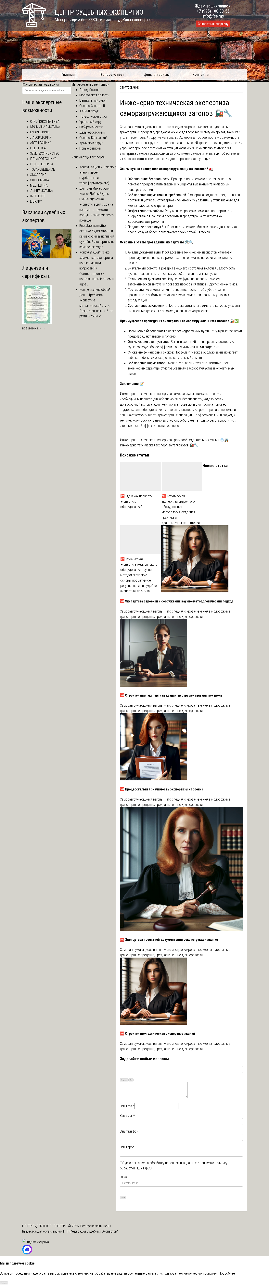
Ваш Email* (127, 1106)
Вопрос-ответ (112, 74)
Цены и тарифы (156, 74)
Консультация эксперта (88, 157)
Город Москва (89, 90)
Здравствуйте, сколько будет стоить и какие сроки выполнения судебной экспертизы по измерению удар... (97, 236)
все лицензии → (33, 328)
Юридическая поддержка (40, 84)
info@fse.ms (213, 16)
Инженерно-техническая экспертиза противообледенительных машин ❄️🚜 (174, 440)
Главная (68, 74)
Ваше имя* (127, 1115)
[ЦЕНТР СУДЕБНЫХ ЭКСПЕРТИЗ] (34, 25)
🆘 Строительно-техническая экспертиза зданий (157, 1033)
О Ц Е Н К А (38, 148)
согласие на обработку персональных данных (164, 1163)
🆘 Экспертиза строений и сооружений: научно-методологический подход (176, 601)
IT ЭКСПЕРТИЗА (41, 164)
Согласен (4, 1283)
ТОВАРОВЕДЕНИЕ (42, 169)
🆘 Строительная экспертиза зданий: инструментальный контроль (171, 695)
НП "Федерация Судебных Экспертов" (90, 1231)
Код (131, 1080)
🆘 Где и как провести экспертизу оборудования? (136, 501)
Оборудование (129, 87)
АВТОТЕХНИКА (40, 143)
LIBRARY (36, 201)
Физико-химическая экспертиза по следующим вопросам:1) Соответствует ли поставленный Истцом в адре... (96, 268)
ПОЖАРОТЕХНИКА (43, 159)
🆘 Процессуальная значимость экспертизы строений (161, 789)
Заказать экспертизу (213, 24)
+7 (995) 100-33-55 (213, 11)
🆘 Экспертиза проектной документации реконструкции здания (169, 939)
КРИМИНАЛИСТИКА (45, 127)
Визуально (124, 1080)
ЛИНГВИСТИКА (41, 191)
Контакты (201, 74)
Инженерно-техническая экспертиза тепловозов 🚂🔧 (159, 445)
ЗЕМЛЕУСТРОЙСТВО (44, 153)
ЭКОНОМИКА (39, 180)
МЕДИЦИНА (39, 185)
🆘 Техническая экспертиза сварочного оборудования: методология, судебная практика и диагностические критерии (181, 509)
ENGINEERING (39, 132)
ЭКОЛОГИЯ (38, 175)
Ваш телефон (129, 1131)
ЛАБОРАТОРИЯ (40, 137)
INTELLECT (37, 196)
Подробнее (227, 1273)
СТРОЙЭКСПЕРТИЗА (44, 121)
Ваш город (127, 1147)
